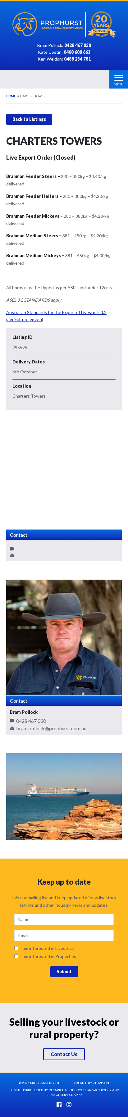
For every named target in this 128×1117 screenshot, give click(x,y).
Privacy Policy (99, 1090)
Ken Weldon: (64, 59)
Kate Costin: (64, 52)
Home (11, 96)
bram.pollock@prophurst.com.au (51, 728)
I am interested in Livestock (47, 948)
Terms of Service (59, 1094)
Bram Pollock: (64, 45)
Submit (64, 971)
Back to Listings (29, 119)
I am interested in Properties (48, 956)
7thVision (101, 1083)
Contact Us (64, 1054)
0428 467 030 (31, 720)
